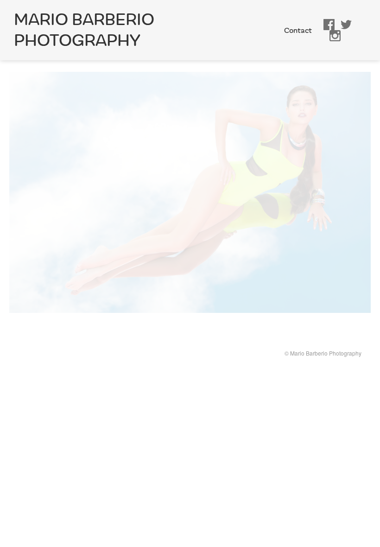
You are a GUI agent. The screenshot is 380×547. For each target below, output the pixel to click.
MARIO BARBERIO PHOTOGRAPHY (84, 30)
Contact (298, 30)
